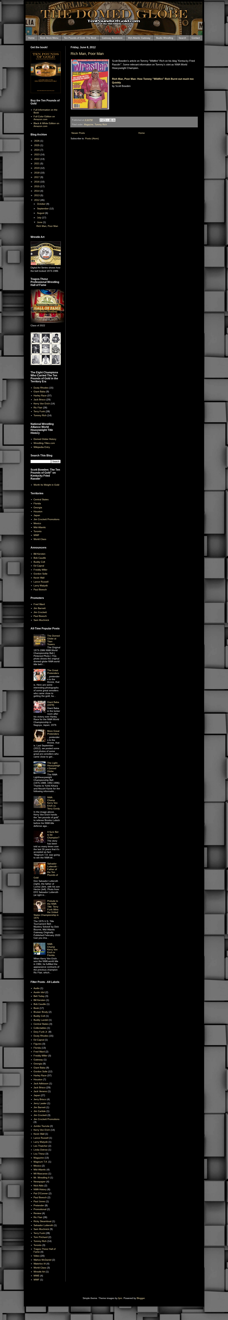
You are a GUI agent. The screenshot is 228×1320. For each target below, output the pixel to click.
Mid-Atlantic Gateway (139, 38)
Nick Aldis (39, 1185)
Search (182, 38)
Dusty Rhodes (41, 387)
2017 (37, 177)
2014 (37, 191)
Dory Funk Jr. (41, 1031)
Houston (38, 511)
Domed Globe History (45, 439)
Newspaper (40, 1181)
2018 (37, 172)
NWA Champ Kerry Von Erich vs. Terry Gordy (53, 803)
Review (37, 1213)
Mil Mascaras (41, 1173)
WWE (36, 1275)
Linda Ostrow (41, 1149)
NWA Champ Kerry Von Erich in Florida (52, 950)
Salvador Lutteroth (43, 1225)
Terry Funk (39, 411)
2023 (37, 154)
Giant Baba (39, 391)
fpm (120, 1298)
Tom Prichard (41, 1237)
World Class (40, 539)
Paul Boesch (40, 589)
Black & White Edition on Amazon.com (46, 124)
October (41, 204)
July (39, 217)
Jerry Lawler (40, 1103)
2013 (37, 195)
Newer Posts (78, 133)
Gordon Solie (40, 573)
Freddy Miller (40, 569)
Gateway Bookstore (112, 38)
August (41, 213)
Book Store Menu (49, 38)
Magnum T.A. (41, 1161)
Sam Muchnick (41, 620)
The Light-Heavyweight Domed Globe (53, 767)
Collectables (40, 1028)
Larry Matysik (41, 585)
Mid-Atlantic (40, 527)
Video (37, 1255)
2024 (37, 149)
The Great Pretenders (53, 671)
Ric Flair (38, 407)
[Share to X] (107, 120)
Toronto (38, 531)
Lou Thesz (39, 1153)
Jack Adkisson (41, 1083)
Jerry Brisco (40, 1099)
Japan (37, 515)
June (40, 222)
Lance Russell (41, 581)
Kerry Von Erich (42, 403)
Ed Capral (39, 565)
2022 (37, 159)
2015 (37, 186)
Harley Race (40, 395)
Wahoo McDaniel (42, 1259)
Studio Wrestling (164, 38)
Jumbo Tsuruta (41, 1126)
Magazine (88, 124)
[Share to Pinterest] (114, 120)
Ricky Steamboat (42, 1221)
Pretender (39, 1205)
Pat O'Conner (41, 1193)
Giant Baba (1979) (53, 703)
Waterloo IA (40, 1263)
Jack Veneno (40, 1091)
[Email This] (101, 120)
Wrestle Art (39, 1271)
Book (36, 1008)
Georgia (38, 507)
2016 (37, 181)
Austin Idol (39, 992)
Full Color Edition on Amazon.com (44, 118)
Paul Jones (39, 1201)
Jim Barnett (40, 608)
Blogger (141, 1298)
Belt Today (39, 996)
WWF (36, 535)
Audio (37, 988)
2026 (37, 140)
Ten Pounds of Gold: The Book (80, 38)
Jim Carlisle (40, 1111)
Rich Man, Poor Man (87, 54)
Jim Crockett (40, 612)
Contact (196, 38)
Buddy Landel (41, 1020)
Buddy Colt (39, 561)
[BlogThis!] (104, 120)
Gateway (38, 1059)
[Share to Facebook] (110, 120)
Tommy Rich (101, 124)
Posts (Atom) (92, 138)
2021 (37, 163)
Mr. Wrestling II (41, 1177)
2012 (37, 200)
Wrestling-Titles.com (44, 443)
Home (31, 38)
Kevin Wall (39, 577)
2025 (37, 145)
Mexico (37, 523)
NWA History (40, 1189)
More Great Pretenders (53, 732)
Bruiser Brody (41, 1012)
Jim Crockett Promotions (46, 519)
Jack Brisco (40, 399)
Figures (38, 1043)
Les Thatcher (41, 1146)
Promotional (40, 1209)
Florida (37, 503)
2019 (37, 168)
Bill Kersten (39, 553)
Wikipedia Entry (42, 447)
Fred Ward (39, 604)
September (43, 208)
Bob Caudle (40, 557)
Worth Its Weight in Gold (46, 484)
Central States (41, 499)
